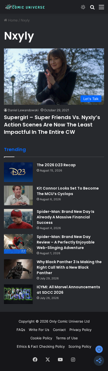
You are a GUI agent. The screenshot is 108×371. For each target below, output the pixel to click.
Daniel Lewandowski (23, 110)
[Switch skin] (83, 9)
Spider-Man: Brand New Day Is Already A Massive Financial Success (65, 217)
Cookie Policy (41, 338)
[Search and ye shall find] (92, 9)
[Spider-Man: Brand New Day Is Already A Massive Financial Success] (18, 219)
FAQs (21, 330)
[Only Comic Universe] (25, 7)
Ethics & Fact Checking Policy (41, 346)
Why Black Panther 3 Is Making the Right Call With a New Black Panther (69, 267)
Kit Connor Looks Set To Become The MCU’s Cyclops (68, 191)
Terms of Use (67, 338)
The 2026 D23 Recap (56, 165)
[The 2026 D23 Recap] (18, 172)
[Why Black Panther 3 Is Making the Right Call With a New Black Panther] (18, 269)
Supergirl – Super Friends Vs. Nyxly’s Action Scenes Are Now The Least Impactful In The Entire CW (52, 125)
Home (12, 20)
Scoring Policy (79, 346)
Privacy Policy (80, 330)
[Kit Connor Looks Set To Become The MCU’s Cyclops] (18, 195)
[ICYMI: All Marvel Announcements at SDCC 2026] (18, 294)
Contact (59, 330)
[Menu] (101, 9)
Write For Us (39, 330)
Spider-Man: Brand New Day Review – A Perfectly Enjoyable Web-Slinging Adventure (66, 242)
